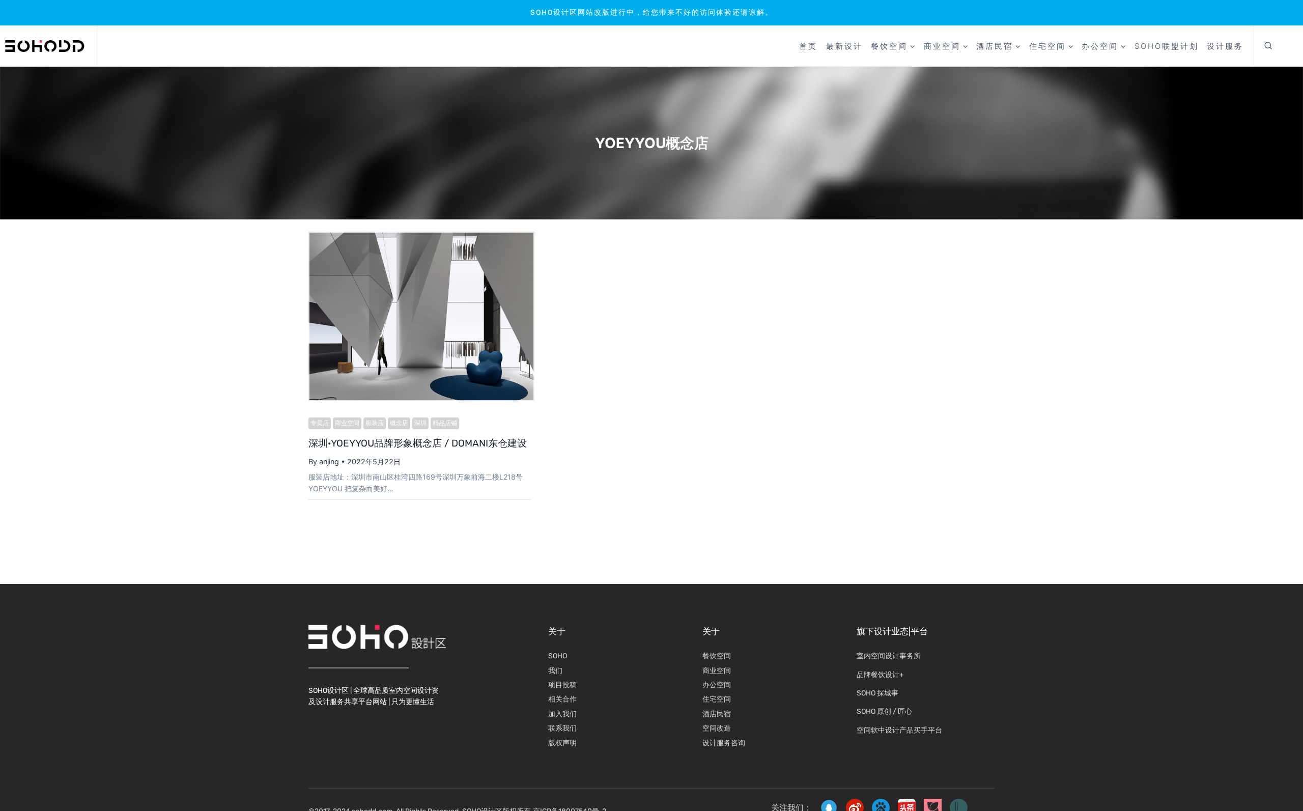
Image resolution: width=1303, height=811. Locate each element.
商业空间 (347, 423)
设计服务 (1225, 46)
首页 (808, 46)
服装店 (374, 423)
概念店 (399, 423)
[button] (1268, 46)
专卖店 (319, 423)
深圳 (420, 423)
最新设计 (844, 46)
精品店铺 (445, 423)
